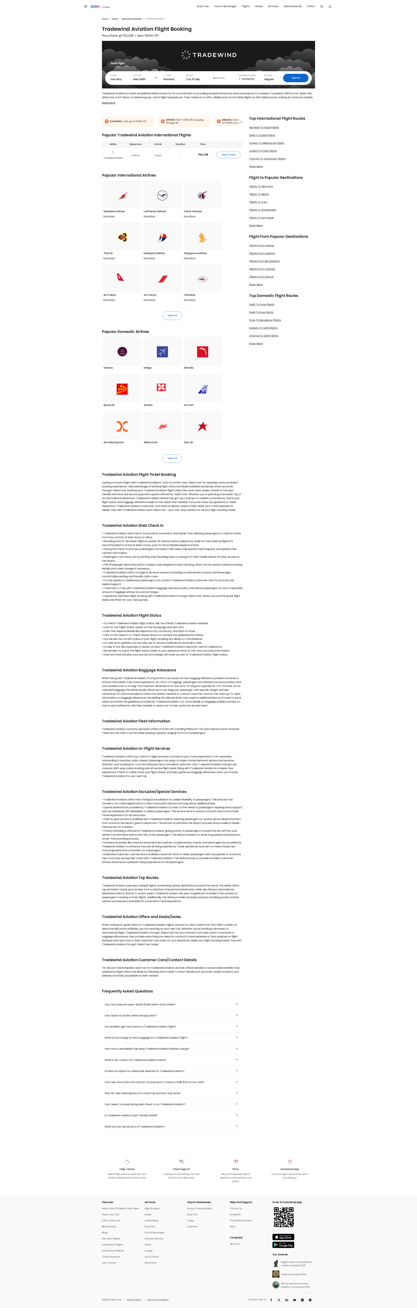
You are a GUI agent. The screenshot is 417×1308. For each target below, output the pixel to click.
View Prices (228, 155)
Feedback (235, 1215)
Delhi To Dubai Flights (262, 135)
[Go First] (202, 389)
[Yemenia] (202, 279)
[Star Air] (202, 426)
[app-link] (283, 1237)
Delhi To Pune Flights (261, 305)
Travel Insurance (111, 1257)
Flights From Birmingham (264, 261)
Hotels (259, 6)
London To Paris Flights (263, 151)
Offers (311, 6)
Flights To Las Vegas (261, 218)
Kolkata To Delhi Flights (263, 328)
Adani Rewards (292, 6)
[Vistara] (122, 351)
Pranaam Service (154, 1239)
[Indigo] (162, 351)
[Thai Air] (122, 237)
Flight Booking (152, 1209)
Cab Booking (151, 1221)
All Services (151, 1263)
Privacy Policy (134, 1300)
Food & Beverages (225, 6)
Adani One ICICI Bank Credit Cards (120, 1209)
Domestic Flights (111, 1239)
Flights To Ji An (258, 202)
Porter (148, 1245)
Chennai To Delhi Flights (263, 336)
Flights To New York (261, 187)
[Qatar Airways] (202, 195)
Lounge (149, 1251)
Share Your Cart (110, 1215)
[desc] (108, 103)
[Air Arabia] (122, 277)
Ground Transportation (199, 1209)
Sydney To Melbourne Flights (266, 143)
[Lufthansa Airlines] (162, 195)
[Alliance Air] (162, 426)
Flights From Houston (262, 254)
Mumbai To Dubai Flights (264, 128)
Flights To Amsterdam (262, 210)
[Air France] (162, 279)
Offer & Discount (111, 1221)
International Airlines (132, 19)
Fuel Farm (192, 1227)
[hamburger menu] (86, 6)
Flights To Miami (259, 194)
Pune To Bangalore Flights (265, 320)
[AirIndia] (202, 351)
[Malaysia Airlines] (162, 237)
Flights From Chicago (262, 269)
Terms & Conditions (158, 1300)
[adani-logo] (100, 6)
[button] (321, 6)
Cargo (190, 1221)
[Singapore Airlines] (202, 237)
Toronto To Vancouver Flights (267, 159)
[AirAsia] (162, 387)
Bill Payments (109, 1227)
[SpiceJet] (122, 389)
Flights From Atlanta (261, 246)
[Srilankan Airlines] (122, 195)
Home (105, 19)
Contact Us (236, 1209)
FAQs (232, 1227)
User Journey (109, 1263)
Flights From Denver (261, 277)
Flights (246, 6)
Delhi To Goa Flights (261, 312)
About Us (234, 1244)
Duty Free (203, 6)
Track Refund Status (241, 1221)
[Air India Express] (122, 426)
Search (295, 78)
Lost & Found (152, 1257)
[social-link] (271, 1300)
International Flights (112, 1245)
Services (273, 6)
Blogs (105, 1233)
